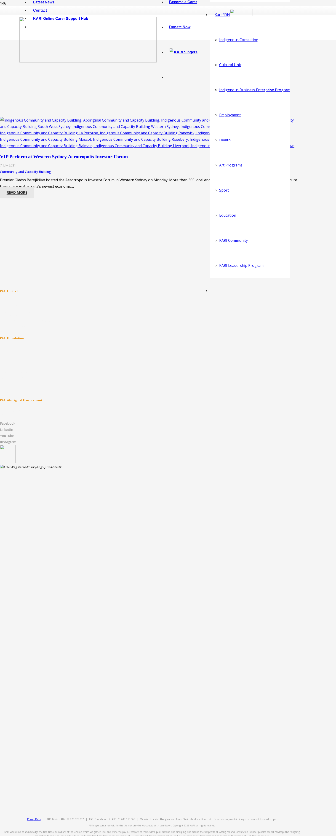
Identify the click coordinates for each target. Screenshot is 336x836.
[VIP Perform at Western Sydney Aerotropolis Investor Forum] (148, 145)
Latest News (8, 348)
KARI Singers (8, 393)
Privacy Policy (34, 819)
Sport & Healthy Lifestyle (16, 368)
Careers (5, 331)
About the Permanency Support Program (26, 321)
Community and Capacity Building (25, 171)
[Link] (88, 61)
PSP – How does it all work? (17, 326)
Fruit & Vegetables (12, 410)
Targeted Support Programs (18, 311)
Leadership (7, 387)
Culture (4, 353)
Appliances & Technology (16, 405)
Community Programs (14, 306)
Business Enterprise (12, 363)
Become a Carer (10, 301)
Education (6, 358)
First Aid (5, 415)
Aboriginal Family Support (17, 316)
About (4, 296)
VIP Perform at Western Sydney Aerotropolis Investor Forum (64, 156)
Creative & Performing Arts (17, 373)
